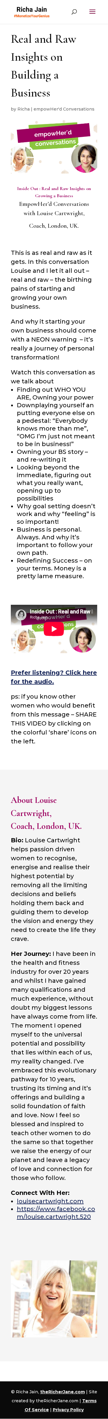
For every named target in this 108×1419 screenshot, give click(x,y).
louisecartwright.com (50, 1201)
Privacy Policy (68, 1409)
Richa (23, 109)
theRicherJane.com (62, 1391)
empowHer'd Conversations (64, 109)
